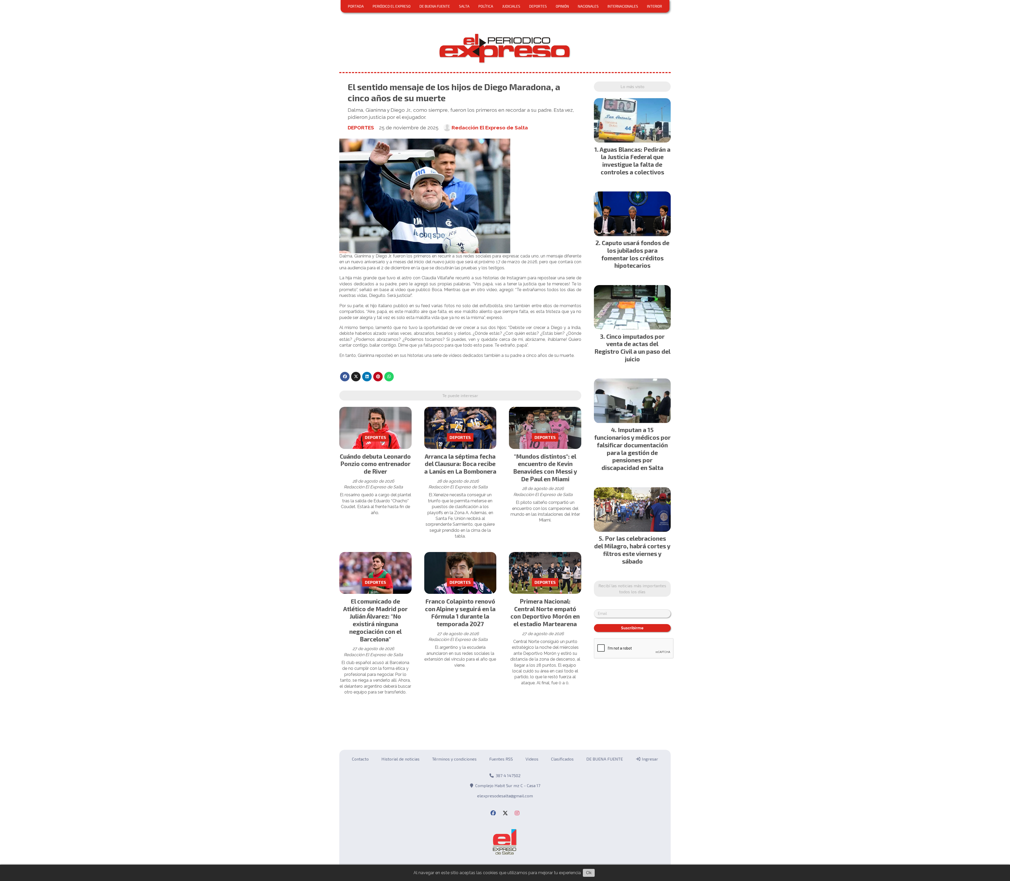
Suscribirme (505, 231)
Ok (589, 872)
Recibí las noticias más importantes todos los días (505, 188)
